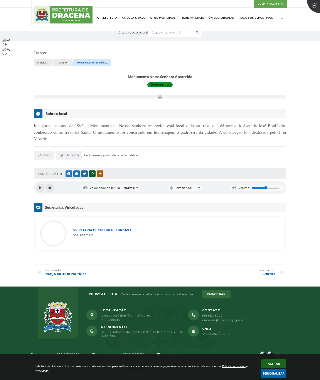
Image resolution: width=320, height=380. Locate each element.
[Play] (40, 187)
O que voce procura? (133, 32)
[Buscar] (197, 32)
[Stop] (49, 187)
